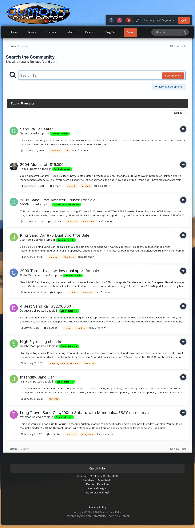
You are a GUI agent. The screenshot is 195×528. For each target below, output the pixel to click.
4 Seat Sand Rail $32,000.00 (45, 306)
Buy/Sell (110, 32)
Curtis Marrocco (30, 275)
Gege (23, 133)
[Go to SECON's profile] (14, 202)
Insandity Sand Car (37, 377)
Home (14, 32)
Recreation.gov (97, 488)
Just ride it (26, 239)
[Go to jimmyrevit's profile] (14, 379)
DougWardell (28, 310)
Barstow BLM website (97, 480)
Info (69, 32)
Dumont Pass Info (97, 484)
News (32, 32)
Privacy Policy (97, 507)
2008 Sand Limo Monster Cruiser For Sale (58, 200)
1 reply (56, 185)
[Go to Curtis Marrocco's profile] (14, 272)
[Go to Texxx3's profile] (14, 166)
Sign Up (184, 20)
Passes (90, 32)
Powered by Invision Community (85, 516)
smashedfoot (28, 346)
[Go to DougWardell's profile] (14, 308)
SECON (24, 204)
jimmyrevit (26, 381)
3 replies (56, 221)
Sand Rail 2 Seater (36, 129)
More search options (169, 86)
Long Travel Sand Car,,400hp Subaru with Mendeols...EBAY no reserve (84, 412)
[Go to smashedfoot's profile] (14, 343)
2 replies (55, 434)
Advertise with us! (97, 492)
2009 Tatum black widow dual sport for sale (59, 270)
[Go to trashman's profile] (14, 414)
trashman (25, 417)
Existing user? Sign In (158, 20)
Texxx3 (25, 168)
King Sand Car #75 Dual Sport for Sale (54, 235)
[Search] (184, 32)
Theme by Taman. (118, 516)
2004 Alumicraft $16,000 (42, 164)
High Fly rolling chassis (40, 341)
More (130, 32)
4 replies (58, 292)
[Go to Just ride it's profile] (14, 237)
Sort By (178, 113)
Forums (51, 32)
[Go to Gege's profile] (14, 131)
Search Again (173, 75)
